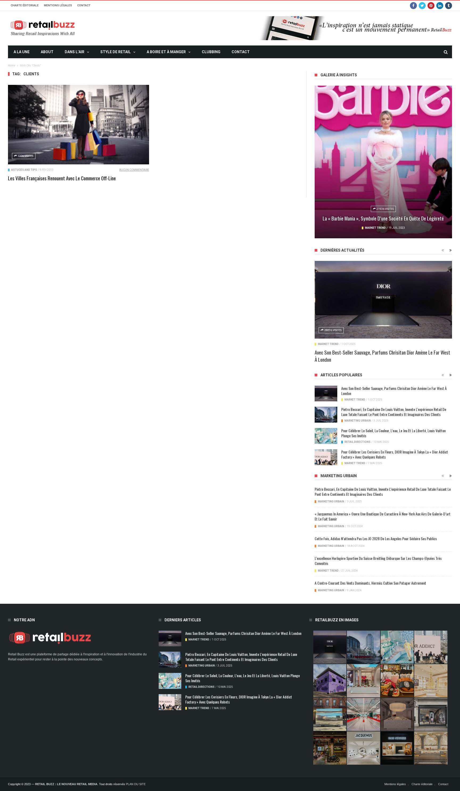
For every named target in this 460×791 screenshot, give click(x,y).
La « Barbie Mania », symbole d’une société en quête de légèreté (383, 218)
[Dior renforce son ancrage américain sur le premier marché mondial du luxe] (430, 680)
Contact (84, 5)
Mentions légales (58, 5)
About (47, 52)
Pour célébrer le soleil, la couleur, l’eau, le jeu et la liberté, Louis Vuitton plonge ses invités (393, 433)
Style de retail (115, 52)
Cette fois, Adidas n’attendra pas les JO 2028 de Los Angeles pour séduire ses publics (376, 538)
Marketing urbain (357, 420)
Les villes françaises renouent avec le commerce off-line (62, 178)
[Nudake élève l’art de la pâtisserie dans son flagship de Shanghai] (397, 747)
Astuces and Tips (24, 169)
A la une (22, 52)
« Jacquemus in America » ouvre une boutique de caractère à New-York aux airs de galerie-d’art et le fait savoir (382, 516)
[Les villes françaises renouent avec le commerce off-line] (78, 124)
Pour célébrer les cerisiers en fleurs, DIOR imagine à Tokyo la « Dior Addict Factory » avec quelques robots (394, 454)
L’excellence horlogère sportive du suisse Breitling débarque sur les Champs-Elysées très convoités (378, 560)
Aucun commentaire (134, 169)
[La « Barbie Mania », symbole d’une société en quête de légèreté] (383, 162)
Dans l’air (74, 52)
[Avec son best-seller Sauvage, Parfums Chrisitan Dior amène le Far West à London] (383, 299)
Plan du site (136, 784)
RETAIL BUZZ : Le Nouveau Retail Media (66, 784)
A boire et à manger (166, 52)
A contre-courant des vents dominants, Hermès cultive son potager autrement (370, 583)
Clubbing (211, 52)
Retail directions (357, 441)
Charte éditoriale (25, 5)
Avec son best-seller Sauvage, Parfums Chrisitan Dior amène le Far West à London (382, 355)
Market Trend (375, 227)
